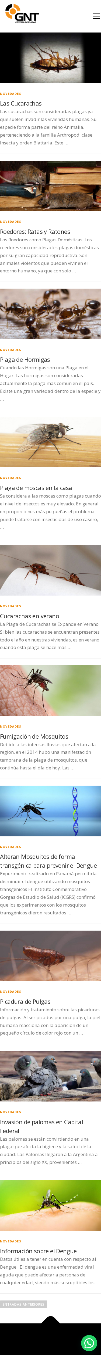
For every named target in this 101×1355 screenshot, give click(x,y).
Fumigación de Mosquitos (34, 736)
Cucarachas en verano (29, 616)
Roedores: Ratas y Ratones (35, 231)
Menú (96, 16)
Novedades (10, 94)
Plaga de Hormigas (25, 359)
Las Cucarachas (21, 103)
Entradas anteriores (23, 1304)
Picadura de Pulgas (25, 1001)
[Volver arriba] (50, 1323)
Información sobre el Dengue (38, 1251)
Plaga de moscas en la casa (36, 488)
